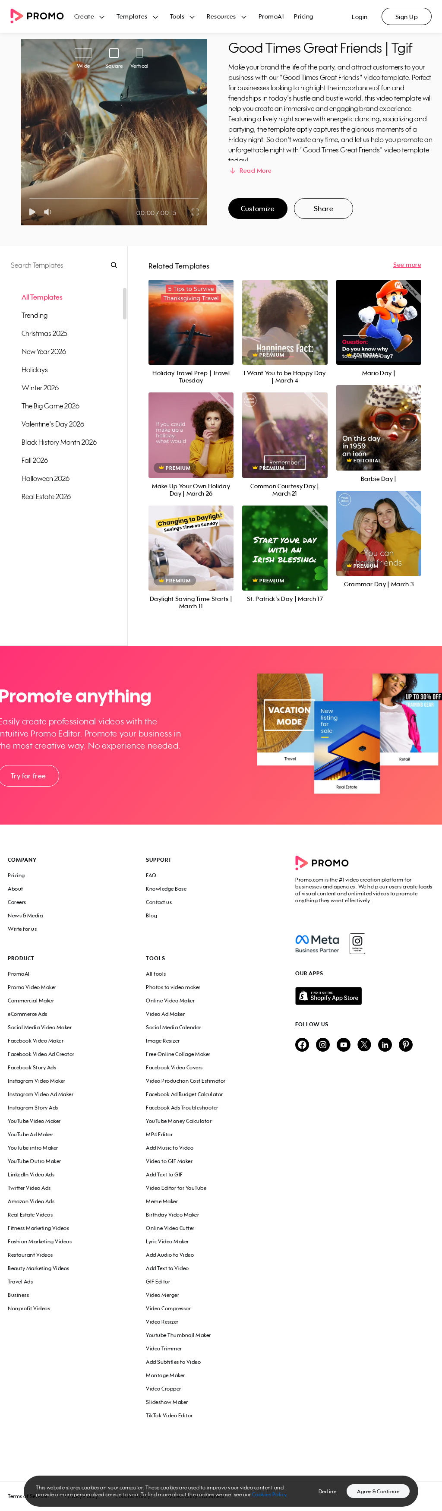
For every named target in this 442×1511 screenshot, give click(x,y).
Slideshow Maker (167, 1402)
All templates (42, 297)
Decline (328, 1491)
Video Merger (162, 1295)
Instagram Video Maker (37, 1081)
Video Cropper (163, 1388)
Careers (17, 902)
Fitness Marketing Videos (38, 1228)
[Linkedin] (385, 1045)
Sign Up (406, 16)
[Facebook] (317, 943)
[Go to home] (42, 17)
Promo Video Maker (32, 987)
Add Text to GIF (164, 1174)
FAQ (151, 875)
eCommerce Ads (27, 1014)
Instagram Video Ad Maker (40, 1094)
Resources (221, 16)
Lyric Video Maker (167, 1241)
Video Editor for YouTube (176, 1188)
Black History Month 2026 (59, 442)
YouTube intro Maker (33, 1147)
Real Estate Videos (30, 1214)
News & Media (25, 915)
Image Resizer (163, 1040)
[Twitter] (364, 1045)
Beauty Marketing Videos (38, 1268)
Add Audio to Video (170, 1255)
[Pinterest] (406, 1045)
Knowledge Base (166, 888)
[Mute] (49, 212)
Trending (34, 315)
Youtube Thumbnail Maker (178, 1335)
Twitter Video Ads (29, 1188)
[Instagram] (357, 943)
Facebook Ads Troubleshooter (182, 1107)
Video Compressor (168, 1308)
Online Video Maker (170, 1000)
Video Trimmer (164, 1348)
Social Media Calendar (174, 1027)
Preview (191, 312)
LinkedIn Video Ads (31, 1174)
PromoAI (271, 16)
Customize (258, 208)
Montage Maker (165, 1375)
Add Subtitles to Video (173, 1362)
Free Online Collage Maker (178, 1054)
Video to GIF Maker (169, 1161)
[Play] (32, 212)
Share (324, 208)
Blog (151, 915)
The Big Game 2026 (50, 405)
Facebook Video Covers (174, 1067)
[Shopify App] (364, 996)
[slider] (29, 198)
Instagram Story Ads (33, 1107)
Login (360, 16)
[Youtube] (343, 1045)
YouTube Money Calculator (179, 1121)
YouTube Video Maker (34, 1121)
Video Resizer (162, 1321)
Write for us (22, 929)
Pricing (303, 16)
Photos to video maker (173, 987)
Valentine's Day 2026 (53, 424)
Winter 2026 (40, 387)
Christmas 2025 (44, 333)
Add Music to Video (169, 1147)
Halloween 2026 (45, 478)
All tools (156, 973)
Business (18, 1295)
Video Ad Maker (165, 1014)
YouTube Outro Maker (34, 1161)
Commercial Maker (31, 1000)
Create (84, 16)
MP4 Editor (159, 1134)
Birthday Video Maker (172, 1214)
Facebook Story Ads (32, 1067)
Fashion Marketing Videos (40, 1241)
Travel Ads (20, 1281)
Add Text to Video (167, 1268)
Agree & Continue (378, 1491)
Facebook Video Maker (35, 1040)
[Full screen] (195, 212)
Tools (177, 16)
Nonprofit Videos (29, 1308)
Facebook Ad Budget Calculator (184, 1094)
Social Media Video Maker (40, 1027)
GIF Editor (158, 1281)
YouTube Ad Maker (30, 1134)
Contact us (159, 902)
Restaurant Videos (30, 1255)
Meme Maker (162, 1201)
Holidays (35, 369)
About (15, 888)
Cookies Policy (269, 1494)
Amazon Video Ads (31, 1201)
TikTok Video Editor (169, 1415)
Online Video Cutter (170, 1228)
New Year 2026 (44, 351)
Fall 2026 (35, 460)
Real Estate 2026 (46, 496)
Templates (132, 16)
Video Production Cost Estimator (186, 1081)
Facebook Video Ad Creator (41, 1054)
